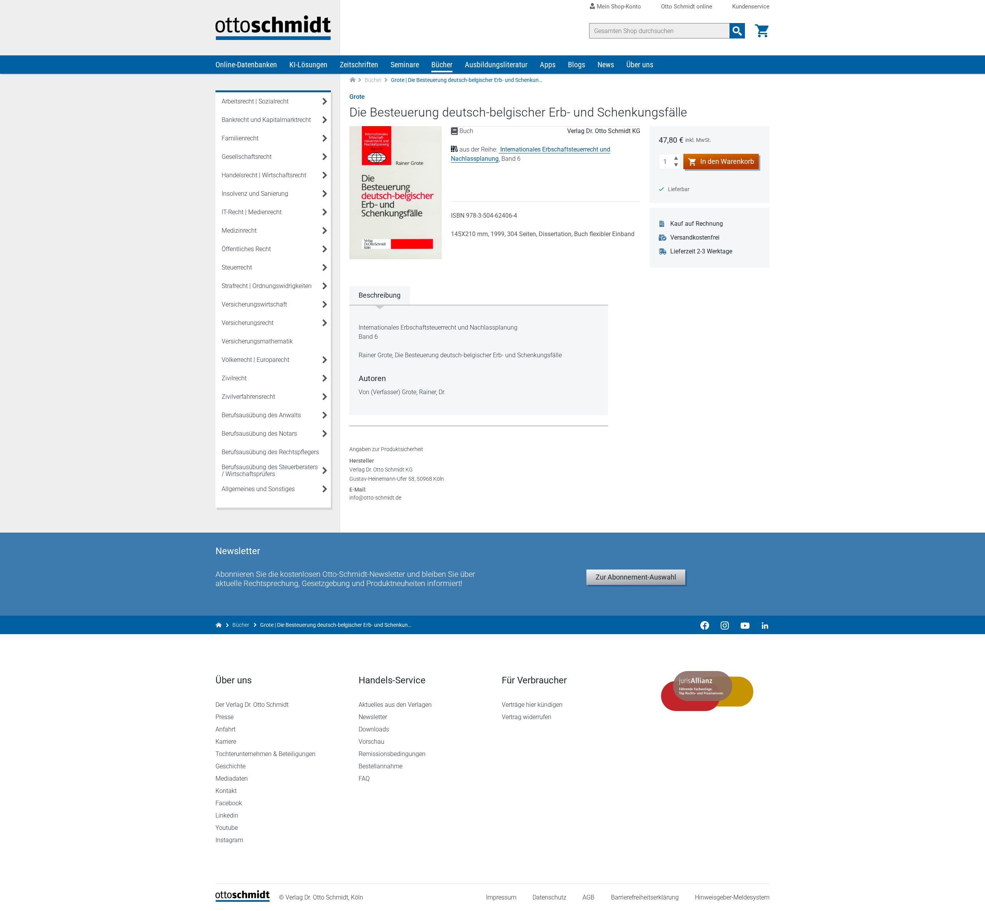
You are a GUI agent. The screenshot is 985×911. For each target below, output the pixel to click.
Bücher (441, 64)
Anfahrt (225, 729)
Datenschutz (549, 897)
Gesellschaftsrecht (247, 156)
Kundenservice (751, 6)
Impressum (501, 897)
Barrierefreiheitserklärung (645, 897)
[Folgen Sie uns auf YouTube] (745, 625)
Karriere (225, 741)
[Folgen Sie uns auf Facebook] (705, 625)
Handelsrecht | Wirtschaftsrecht (264, 175)
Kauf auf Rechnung (696, 223)
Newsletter (373, 717)
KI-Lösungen (308, 64)
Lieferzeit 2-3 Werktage (701, 251)
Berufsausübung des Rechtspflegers (270, 452)
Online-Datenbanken (246, 64)
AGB (588, 897)
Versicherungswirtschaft (254, 304)
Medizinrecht (239, 230)
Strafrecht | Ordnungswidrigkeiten (267, 286)
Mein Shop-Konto (619, 6)
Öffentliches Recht (246, 249)
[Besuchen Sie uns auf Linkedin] (763, 625)
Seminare (405, 64)
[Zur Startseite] (352, 80)
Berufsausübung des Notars (259, 433)
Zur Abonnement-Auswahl (636, 577)
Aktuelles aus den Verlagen (395, 704)
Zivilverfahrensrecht (248, 396)
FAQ (364, 778)
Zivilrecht (234, 378)
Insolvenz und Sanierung (255, 193)
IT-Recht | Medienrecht (252, 212)
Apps (548, 64)
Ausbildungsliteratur (496, 64)
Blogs (576, 64)
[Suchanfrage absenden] (737, 30)
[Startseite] (242, 899)
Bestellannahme (380, 766)
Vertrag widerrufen (526, 717)
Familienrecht (240, 138)
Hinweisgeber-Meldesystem (732, 897)
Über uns (639, 64)
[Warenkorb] (762, 30)
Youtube (226, 827)
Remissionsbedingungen (392, 754)
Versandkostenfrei (695, 237)
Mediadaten (231, 778)
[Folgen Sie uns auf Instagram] (725, 625)
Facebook (228, 803)
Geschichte (230, 766)
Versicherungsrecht (248, 322)
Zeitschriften (359, 64)
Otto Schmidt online (686, 6)
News (606, 64)
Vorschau (371, 741)
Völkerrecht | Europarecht (255, 359)
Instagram (229, 840)
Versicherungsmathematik (257, 341)
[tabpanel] (478, 360)
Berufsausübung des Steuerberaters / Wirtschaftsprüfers (270, 470)
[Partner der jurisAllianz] (707, 691)
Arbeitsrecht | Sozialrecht (255, 101)
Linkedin (226, 815)
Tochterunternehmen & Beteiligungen (265, 754)
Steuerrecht (237, 267)
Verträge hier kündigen (532, 704)
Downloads (374, 729)
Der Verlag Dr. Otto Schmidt (252, 704)
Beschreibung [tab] (380, 295)
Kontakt (226, 790)
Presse (224, 717)
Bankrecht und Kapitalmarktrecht (266, 119)
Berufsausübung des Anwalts (261, 415)
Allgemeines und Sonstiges (258, 489)
